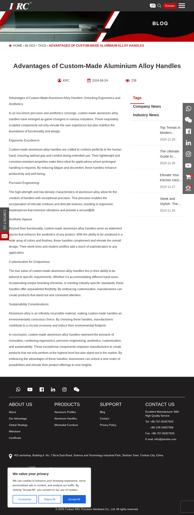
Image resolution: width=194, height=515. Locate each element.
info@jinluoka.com (165, 439)
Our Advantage (18, 418)
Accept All (74, 499)
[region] (49, 487)
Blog (102, 412)
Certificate (15, 437)
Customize (25, 499)
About (12, 412)
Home (17, 45)
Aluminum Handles (65, 418)
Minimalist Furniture (66, 424)
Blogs (30, 45)
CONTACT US (4, 220)
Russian (170, 5)
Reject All (49, 499)
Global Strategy (18, 424)
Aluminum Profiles (65, 412)
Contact (104, 418)
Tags (42, 45)
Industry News (146, 115)
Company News (147, 106)
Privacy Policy (108, 424)
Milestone (14, 431)
